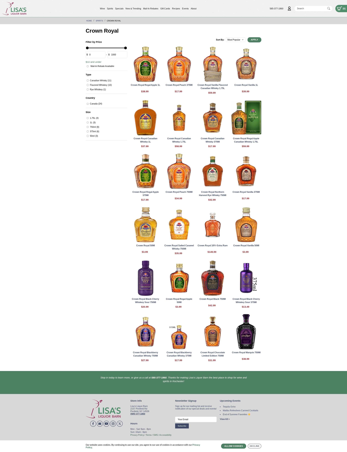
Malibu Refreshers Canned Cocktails (240, 410)
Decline (254, 446)
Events (185, 8)
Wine (102, 8)
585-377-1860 (276, 8)
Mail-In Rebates (150, 8)
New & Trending (133, 8)
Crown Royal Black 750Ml (213, 299)
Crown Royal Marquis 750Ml (246, 352)
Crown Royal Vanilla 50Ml (246, 245)
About (193, 8)
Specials (119, 8)
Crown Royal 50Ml (145, 245)
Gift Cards (165, 8)
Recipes (176, 8)
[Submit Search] (328, 8)
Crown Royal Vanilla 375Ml (246, 192)
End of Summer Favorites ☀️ (236, 414)
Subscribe (182, 426)
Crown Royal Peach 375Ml (179, 85)
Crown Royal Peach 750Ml (179, 192)
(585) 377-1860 (137, 414)
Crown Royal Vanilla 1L (246, 85)
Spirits (110, 8)
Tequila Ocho (229, 407)
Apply (254, 40)
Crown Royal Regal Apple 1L (145, 85)
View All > (225, 419)
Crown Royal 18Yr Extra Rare (213, 245)
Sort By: (220, 40)
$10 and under (93, 62)
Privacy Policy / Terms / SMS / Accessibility (150, 435)
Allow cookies (233, 446)
